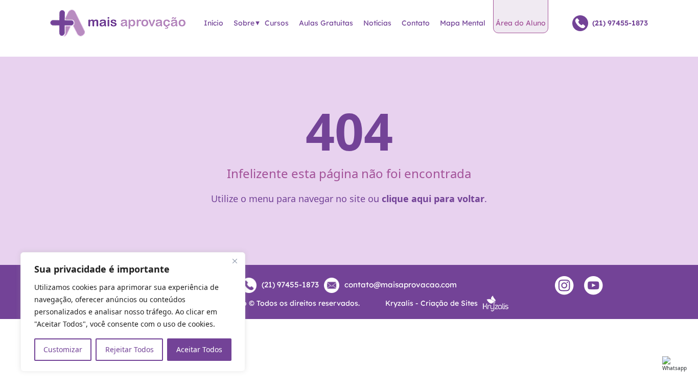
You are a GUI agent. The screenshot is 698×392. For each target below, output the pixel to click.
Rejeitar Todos (129, 349)
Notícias (377, 23)
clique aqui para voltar (433, 198)
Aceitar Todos (199, 349)
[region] (132, 312)
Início (213, 23)
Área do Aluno (521, 23)
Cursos (277, 23)
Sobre (244, 23)
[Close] (234, 261)
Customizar (62, 349)
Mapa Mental (462, 23)
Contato (416, 23)
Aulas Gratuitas (326, 23)
